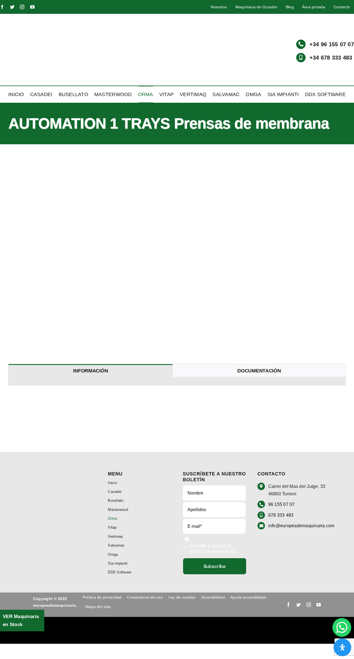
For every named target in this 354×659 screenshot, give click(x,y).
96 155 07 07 (281, 504)
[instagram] (22, 7)
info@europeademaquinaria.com (301, 525)
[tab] (91, 370)
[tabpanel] (177, 381)
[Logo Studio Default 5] (34, 17)
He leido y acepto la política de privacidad (212, 548)
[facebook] (2, 7)
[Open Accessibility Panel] (342, 647)
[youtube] (32, 7)
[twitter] (12, 7)
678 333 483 (281, 515)
